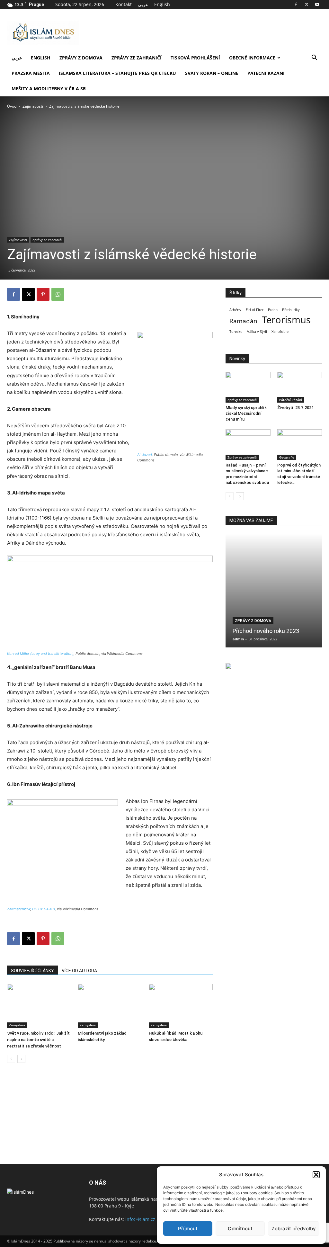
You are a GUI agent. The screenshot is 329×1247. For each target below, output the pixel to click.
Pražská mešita (31, 73)
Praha (273, 309)
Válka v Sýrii (257, 331)
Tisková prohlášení (195, 58)
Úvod (11, 106)
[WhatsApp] (57, 294)
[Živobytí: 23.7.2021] (299, 387)
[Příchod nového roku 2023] (274, 590)
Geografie (286, 457)
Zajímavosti (32, 106)
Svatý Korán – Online (211, 73)
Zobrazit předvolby (293, 1228)
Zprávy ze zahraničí (136, 58)
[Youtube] (317, 4)
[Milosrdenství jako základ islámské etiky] (110, 1006)
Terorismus (286, 319)
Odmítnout (240, 1228)
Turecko (236, 331)
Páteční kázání (266, 73)
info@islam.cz (140, 1219)
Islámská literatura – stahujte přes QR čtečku (117, 73)
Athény (235, 309)
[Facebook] (296, 4)
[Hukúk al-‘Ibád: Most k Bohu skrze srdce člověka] (181, 1006)
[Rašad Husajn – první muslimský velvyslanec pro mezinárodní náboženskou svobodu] (248, 444)
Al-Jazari (144, 454)
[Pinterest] (43, 294)
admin (238, 639)
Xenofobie (280, 331)
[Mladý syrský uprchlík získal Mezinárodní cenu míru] (248, 387)
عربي (17, 58)
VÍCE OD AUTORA (79, 970)
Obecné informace (252, 58)
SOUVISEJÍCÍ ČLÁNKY (32, 970)
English (162, 4)
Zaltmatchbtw (18, 909)
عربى (143, 4)
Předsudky (291, 309)
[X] (306, 4)
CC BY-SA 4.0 (43, 909)
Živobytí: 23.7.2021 (295, 407)
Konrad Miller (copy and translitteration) (40, 653)
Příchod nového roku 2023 (266, 631)
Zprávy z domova (80, 58)
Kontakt (123, 4)
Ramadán (243, 321)
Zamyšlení (17, 1025)
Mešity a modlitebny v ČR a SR (49, 88)
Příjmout (188, 1228)
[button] (316, 1174)
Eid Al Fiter (254, 309)
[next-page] (21, 1059)
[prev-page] (11, 1059)
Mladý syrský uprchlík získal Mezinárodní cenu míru (246, 413)
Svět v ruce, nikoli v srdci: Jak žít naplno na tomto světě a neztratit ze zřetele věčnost (38, 1039)
